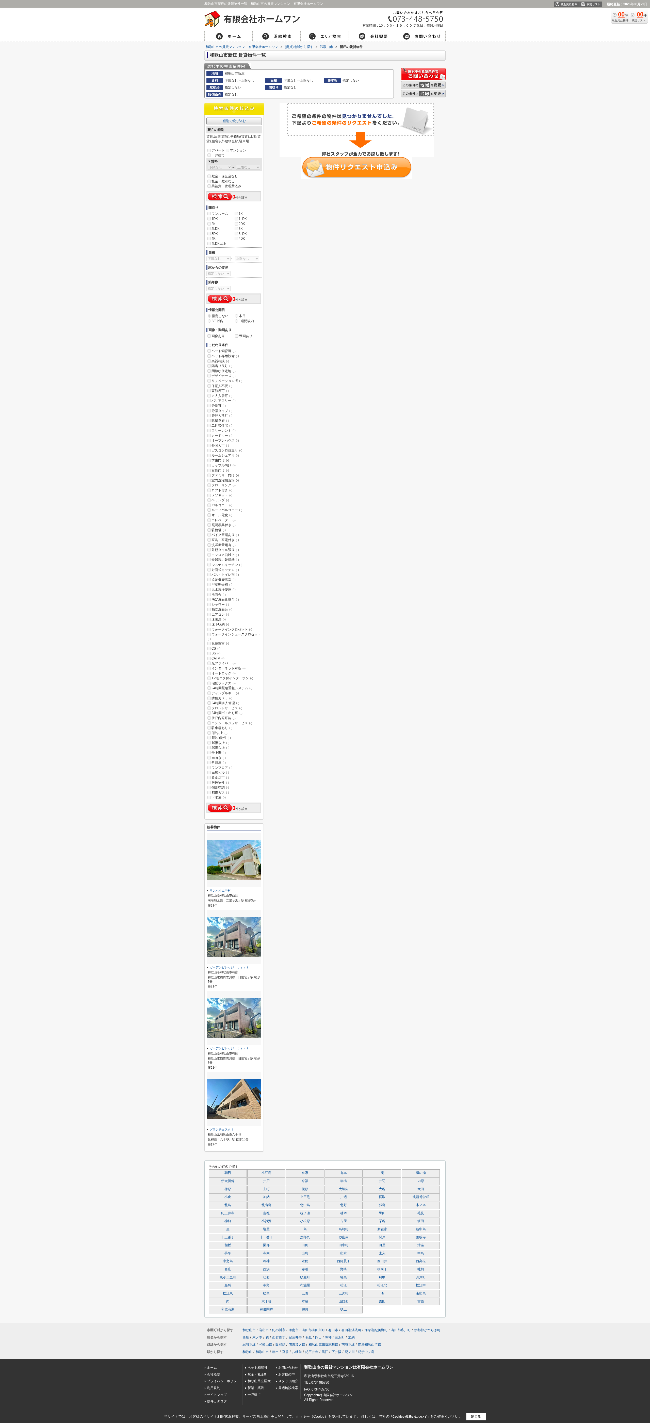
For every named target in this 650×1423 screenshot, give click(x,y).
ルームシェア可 (225, 455)
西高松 (421, 1261)
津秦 (420, 1245)
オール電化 (222, 515)
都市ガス (220, 792)
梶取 (382, 1197)
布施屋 (305, 1285)
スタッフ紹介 (288, 1381)
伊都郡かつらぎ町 (427, 1330)
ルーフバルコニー (227, 510)
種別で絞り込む (234, 121)
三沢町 (344, 1293)
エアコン (220, 614)
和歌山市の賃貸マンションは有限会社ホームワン (349, 1367)
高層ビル (220, 772)
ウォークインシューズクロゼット (234, 636)
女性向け (220, 470)
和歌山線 (265, 1344)
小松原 (305, 1221)
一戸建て (218, 155)
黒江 (325, 1352)
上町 (266, 1189)
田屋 (382, 1245)
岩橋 (343, 1181)
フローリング (224, 485)
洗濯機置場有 (224, 545)
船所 (227, 1285)
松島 (266, 1293)
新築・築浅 (256, 1388)
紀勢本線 (249, 1344)
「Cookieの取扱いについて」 (409, 1416)
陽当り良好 (222, 366)
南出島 (421, 1293)
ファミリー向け (225, 475)
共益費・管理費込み (226, 186)
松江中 (421, 1285)
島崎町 (344, 1229)
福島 (343, 1277)
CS (216, 648)
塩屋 (266, 1229)
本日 (242, 316)
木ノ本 (421, 1205)
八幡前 (297, 1352)
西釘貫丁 (343, 1261)
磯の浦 (421, 1173)
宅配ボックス (224, 683)
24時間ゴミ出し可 (227, 713)
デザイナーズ (224, 376)
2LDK (216, 229)
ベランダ (220, 500)
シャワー (220, 604)
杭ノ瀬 (305, 1213)
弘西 (266, 1277)
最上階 (219, 753)
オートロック (224, 673)
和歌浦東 (227, 1309)
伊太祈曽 (227, 1181)
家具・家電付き (225, 540)
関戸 (382, 1237)
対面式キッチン (225, 570)
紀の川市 (278, 1330)
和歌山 (247, 1352)
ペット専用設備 (225, 356)
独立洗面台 (222, 609)
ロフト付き (222, 490)
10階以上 (220, 743)
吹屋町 (305, 1277)
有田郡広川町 (401, 1330)
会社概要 (213, 1374)
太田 (420, 1189)
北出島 (266, 1205)
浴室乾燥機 (222, 584)
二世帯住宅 (222, 425)
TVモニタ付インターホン (232, 678)
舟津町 (421, 1277)
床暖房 (219, 619)
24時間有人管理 (225, 703)
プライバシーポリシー (223, 1381)
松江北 (382, 1285)
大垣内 (344, 1189)
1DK (215, 219)
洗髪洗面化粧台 (225, 599)
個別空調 (220, 787)
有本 (343, 1173)
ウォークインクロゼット (232, 629)
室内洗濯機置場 (225, 480)
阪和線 (280, 1344)
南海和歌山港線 (369, 1344)
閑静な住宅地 (224, 371)
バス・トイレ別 (225, 575)
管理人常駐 (222, 416)
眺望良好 (220, 421)
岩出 (275, 1352)
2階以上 (220, 733)
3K (241, 229)
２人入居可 (222, 396)
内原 (420, 1181)
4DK (242, 238)
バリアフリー (224, 401)
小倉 (227, 1197)
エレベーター (224, 520)
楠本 (343, 1213)
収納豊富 (220, 643)
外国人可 (220, 445)
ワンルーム (220, 214)
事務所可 (220, 391)
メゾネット (222, 495)
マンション (238, 150)
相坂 (227, 1245)
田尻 (305, 1245)
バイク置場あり (225, 535)
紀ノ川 (350, 1352)
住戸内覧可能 (224, 718)
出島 (305, 1253)
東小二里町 (228, 1277)
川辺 (343, 1197)
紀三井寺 (227, 1213)
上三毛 (305, 1197)
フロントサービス (227, 708)
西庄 (227, 1269)
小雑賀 (266, 1221)
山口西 (344, 1301)
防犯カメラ (222, 698)
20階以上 (220, 748)
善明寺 (421, 1237)
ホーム (212, 1367)
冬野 (266, 1285)
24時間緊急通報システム (232, 688)
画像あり (218, 336)
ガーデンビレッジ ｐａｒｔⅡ (230, 967)
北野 (343, 1205)
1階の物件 (221, 738)
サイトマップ (217, 1395)
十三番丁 (227, 1237)
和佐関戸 (266, 1309)
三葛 (305, 1293)
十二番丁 (266, 1237)
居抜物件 (220, 783)
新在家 (382, 1229)
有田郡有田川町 (313, 1330)
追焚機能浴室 (224, 580)
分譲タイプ (222, 411)
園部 (266, 1245)
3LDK (243, 234)
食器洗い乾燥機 (225, 560)
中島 (420, 1253)
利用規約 (213, 1388)
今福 (305, 1181)
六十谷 (266, 1301)
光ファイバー (224, 663)
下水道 (219, 797)
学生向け (220, 460)
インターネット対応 (229, 668)
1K (241, 214)
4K (214, 238)
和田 (305, 1309)
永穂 (305, 1261)
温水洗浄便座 (224, 590)
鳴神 (266, 1261)
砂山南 (344, 1237)
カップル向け (224, 465)
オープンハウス (225, 440)
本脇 (305, 1301)
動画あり (245, 336)
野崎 (343, 1269)
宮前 (285, 1352)
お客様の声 (286, 1374)
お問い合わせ (288, 1367)
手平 (227, 1253)
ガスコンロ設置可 (227, 450)
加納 (266, 1197)
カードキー (222, 436)
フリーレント (224, 430)
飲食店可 (220, 777)
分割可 (219, 406)
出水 (343, 1253)
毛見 (420, 1213)
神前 (227, 1221)
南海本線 (348, 1344)
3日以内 (217, 321)
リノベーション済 (227, 381)
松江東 (228, 1293)
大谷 (382, 1189)
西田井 (382, 1261)
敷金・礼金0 (257, 1374)
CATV (218, 658)
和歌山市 (249, 1330)
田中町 (344, 1245)
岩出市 (264, 1330)
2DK (242, 224)
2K (214, 224)
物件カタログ (217, 1401)
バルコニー (222, 505)
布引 (305, 1269)
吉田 (382, 1301)
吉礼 (266, 1213)
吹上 (343, 1309)
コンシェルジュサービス (232, 723)
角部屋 (219, 763)
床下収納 (220, 624)
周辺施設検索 (288, 1388)
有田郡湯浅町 (351, 1330)
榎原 (305, 1189)
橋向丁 (382, 1269)
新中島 (421, 1229)
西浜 (266, 1269)
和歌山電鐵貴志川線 (323, 1344)
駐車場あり (222, 728)
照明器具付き (224, 525)
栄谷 (382, 1221)
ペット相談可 (257, 1367)
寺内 (266, 1253)
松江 (343, 1285)
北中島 (305, 1205)
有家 (305, 1173)
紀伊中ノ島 (366, 1352)
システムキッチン (227, 565)
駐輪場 (219, 530)
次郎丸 (305, 1237)
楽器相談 (220, 361)
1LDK (243, 219)
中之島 (228, 1261)
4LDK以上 (219, 244)
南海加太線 (297, 1344)
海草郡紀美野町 (376, 1330)
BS (216, 653)
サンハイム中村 (220, 890)
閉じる (476, 1416)
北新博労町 (421, 1197)
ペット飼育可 (224, 351)
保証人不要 (222, 386)
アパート (218, 150)
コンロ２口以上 (225, 555)
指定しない (220, 316)
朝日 (227, 1173)
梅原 (227, 1189)
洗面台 (219, 595)
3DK (215, 234)
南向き (219, 758)
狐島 (382, 1205)
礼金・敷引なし (223, 181)
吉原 (420, 1301)
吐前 (420, 1269)
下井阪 (337, 1352)
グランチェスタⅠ (221, 1129)
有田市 (333, 1330)
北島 (227, 1205)
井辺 (382, 1181)
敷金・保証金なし (225, 176)
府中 (382, 1277)
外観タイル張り (225, 550)
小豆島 (266, 1173)
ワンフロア (222, 768)
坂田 (420, 1221)
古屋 (343, 1221)
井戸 (266, 1181)
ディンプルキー (225, 693)
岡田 (318, 1337)
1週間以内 (246, 321)
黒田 (382, 1213)
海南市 (294, 1330)
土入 (382, 1253)
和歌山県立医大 (259, 1381)
